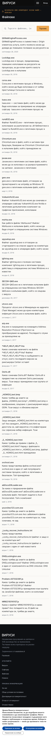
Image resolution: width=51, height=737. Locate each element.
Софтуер (5, 670)
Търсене (42, 28)
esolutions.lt (20, 651)
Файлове (5, 674)
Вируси (5, 665)
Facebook (6, 656)
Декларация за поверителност (14, 696)
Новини (5, 678)
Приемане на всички (12, 728)
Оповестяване (7, 705)
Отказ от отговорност (10, 700)
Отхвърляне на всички (34, 728)
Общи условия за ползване (13, 692)
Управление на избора (13, 733)
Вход (45, 3)
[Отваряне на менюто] (37, 3)
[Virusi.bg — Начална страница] (9, 3)
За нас (4, 688)
